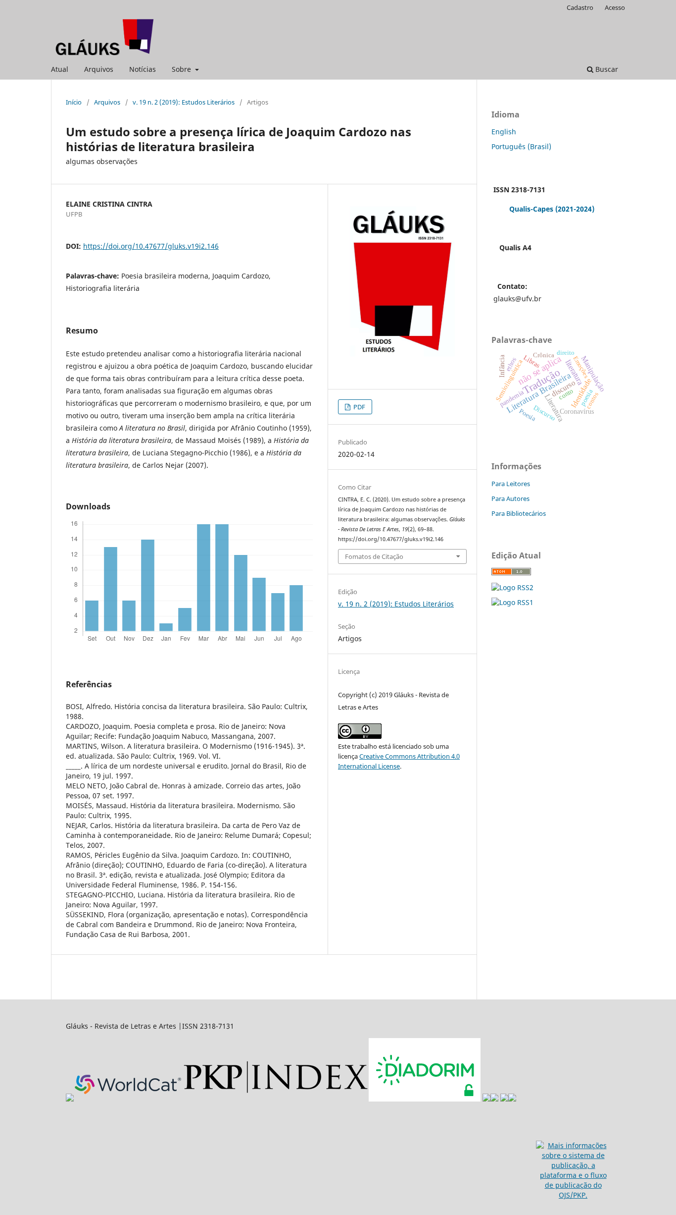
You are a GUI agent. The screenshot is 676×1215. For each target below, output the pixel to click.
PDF (358, 406)
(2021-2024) (574, 209)
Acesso (615, 7)
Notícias (142, 69)
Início (74, 102)
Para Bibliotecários (518, 513)
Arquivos (98, 69)
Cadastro (580, 7)
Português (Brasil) (521, 146)
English (503, 131)
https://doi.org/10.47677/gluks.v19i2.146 (151, 246)
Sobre (182, 69)
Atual (59, 69)
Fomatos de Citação (374, 556)
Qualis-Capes (531, 209)
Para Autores (510, 498)
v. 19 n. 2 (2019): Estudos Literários (184, 102)
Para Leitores (510, 483)
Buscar (605, 69)
